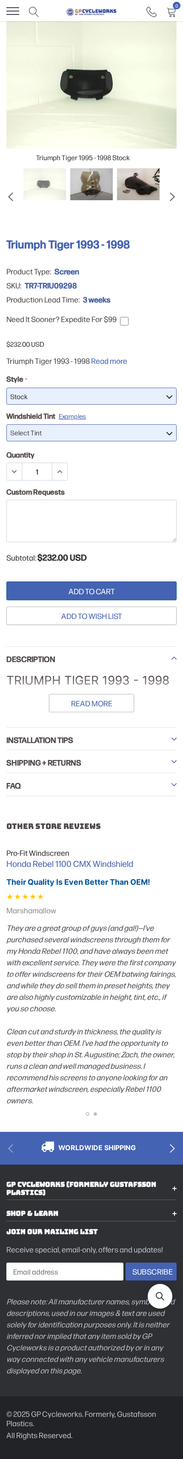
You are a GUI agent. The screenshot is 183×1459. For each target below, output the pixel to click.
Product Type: (28, 271)
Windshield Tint (46, 415)
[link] (151, 11)
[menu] (12, 11)
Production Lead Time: (43, 299)
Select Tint (26, 432)
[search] (34, 11)
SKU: (13, 285)
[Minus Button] (14, 471)
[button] (160, 1296)
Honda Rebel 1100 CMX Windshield (69, 863)
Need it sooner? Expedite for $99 (61, 319)
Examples (72, 416)
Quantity (20, 454)
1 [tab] (87, 1114)
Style (16, 378)
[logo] (91, 11)
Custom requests (35, 491)
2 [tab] (95, 1114)
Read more (109, 360)
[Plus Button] (59, 471)
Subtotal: (21, 557)
